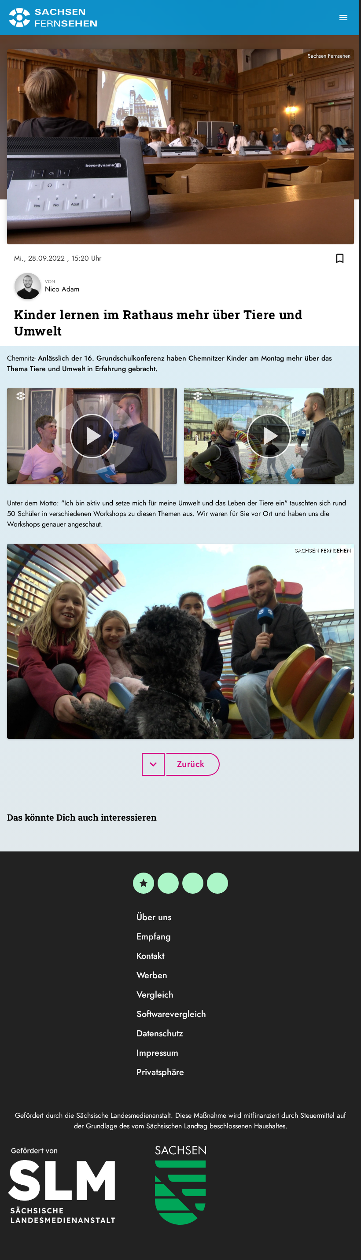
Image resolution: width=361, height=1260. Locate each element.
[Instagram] (192, 883)
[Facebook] (168, 883)
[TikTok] (217, 883)
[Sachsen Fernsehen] (53, 17)
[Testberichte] (143, 883)
